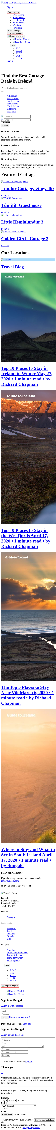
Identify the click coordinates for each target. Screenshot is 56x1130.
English (20, 36)
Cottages (11, 917)
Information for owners (17, 952)
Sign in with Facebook (13, 1006)
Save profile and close (44, 1120)
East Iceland (18, 20)
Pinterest (11, 933)
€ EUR (19, 50)
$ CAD (19, 48)
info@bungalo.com (10, 881)
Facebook (11, 928)
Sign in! (28, 1061)
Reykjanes (17, 28)
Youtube (11, 936)
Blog (9, 939)
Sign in (10, 7)
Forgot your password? (19, 1017)
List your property (15, 33)
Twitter (10, 931)
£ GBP (19, 56)
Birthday (5, 1098)
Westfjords (17, 25)
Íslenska (27, 42)
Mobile (4, 1103)
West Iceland (18, 15)
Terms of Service (14, 955)
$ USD (19, 53)
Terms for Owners (15, 958)
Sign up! (26, 1024)
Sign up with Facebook (13, 1035)
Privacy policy (13, 960)
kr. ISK (19, 58)
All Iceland (12, 96)
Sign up (5, 1055)
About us (11, 950)
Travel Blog (12, 266)
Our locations (13, 12)
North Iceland (19, 22)
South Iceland (19, 17)
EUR (13, 45)
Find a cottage (14, 30)
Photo (3, 1111)
